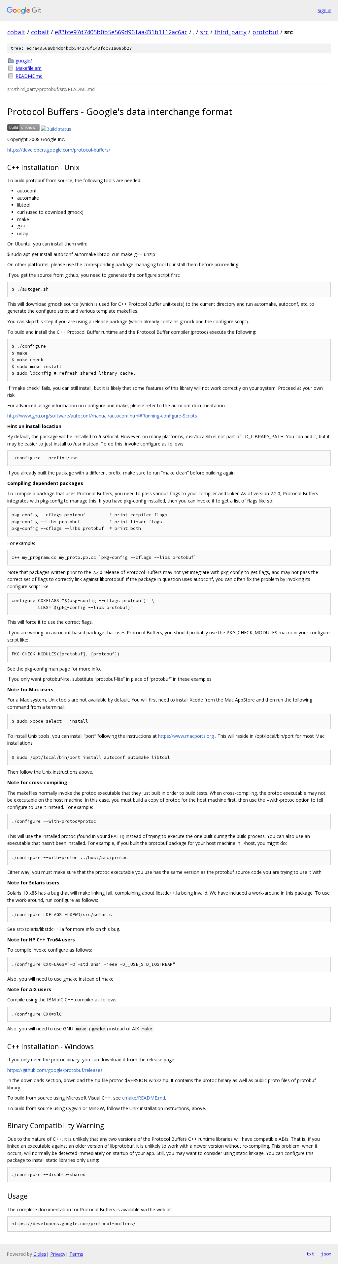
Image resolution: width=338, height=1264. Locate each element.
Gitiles (39, 1254)
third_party (230, 32)
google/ (24, 60)
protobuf (265, 32)
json (326, 1254)
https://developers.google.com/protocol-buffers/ (58, 150)
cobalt (16, 32)
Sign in (324, 10)
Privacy (57, 1254)
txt (310, 1254)
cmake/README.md (143, 1098)
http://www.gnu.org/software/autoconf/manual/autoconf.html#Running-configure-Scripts (102, 416)
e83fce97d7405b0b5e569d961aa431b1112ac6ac (121, 32)
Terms (76, 1254)
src (204, 32)
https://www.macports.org (186, 736)
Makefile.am (29, 68)
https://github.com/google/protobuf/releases (55, 1070)
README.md (29, 76)
